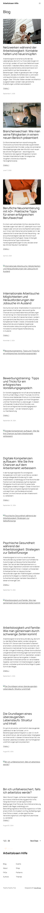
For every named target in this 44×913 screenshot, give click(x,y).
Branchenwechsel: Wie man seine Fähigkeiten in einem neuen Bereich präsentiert (21, 134)
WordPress (37, 888)
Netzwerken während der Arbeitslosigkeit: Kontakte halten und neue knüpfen (20, 51)
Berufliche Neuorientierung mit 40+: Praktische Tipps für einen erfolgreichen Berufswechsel (21, 212)
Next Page (35, 841)
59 (9, 841)
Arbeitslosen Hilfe (10, 3)
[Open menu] (39, 3)
